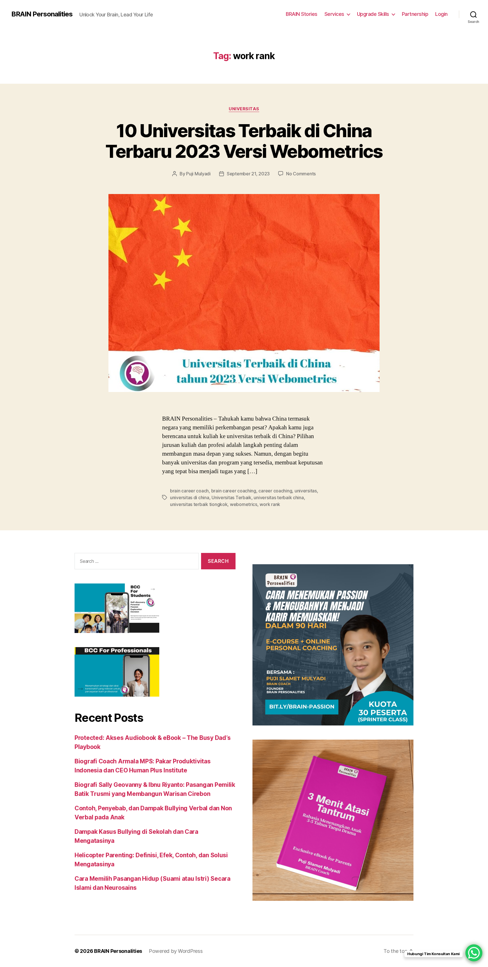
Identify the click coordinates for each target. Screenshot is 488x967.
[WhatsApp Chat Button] (473, 952)
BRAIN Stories (301, 14)
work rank (270, 504)
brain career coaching (233, 491)
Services (334, 14)
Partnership (415, 14)
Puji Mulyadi (198, 173)
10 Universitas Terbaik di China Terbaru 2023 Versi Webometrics (243, 141)
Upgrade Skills (373, 14)
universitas (306, 491)
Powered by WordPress (176, 951)
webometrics (243, 504)
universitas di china (189, 497)
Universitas (244, 108)
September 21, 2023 (248, 173)
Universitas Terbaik (231, 497)
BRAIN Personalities (42, 14)
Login (441, 14)
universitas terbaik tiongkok (198, 504)
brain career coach (189, 491)
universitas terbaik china (279, 497)
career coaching (275, 491)
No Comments (301, 173)
